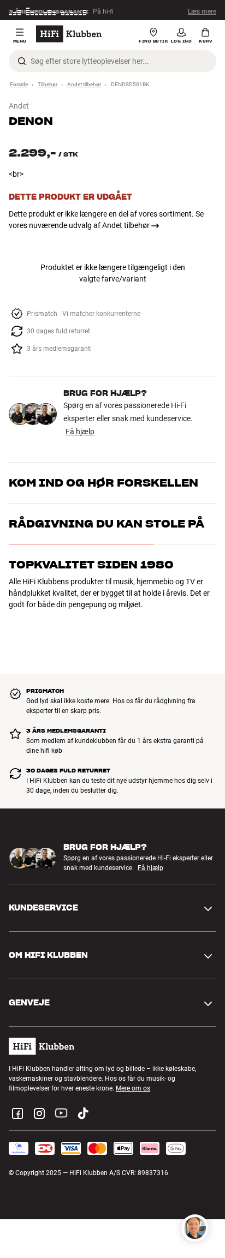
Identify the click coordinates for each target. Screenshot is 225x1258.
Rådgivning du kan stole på (106, 524)
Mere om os (133, 1088)
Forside (19, 84)
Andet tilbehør (84, 84)
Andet (19, 106)
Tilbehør (47, 84)
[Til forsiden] (69, 34)
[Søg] (21, 61)
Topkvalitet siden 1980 (91, 565)
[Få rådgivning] (195, 1228)
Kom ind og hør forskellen (103, 483)
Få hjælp (80, 431)
